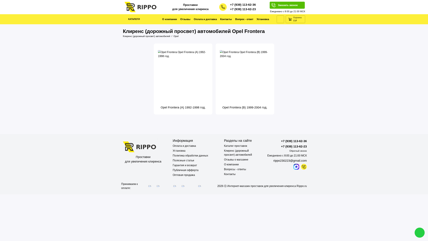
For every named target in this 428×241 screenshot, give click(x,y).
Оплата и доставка (205, 19)
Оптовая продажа (184, 175)
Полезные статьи (183, 160)
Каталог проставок (235, 145)
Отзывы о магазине (236, 159)
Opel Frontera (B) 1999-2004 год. (244, 107)
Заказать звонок (288, 5)
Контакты (226, 19)
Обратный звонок (298, 151)
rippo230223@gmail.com (290, 160)
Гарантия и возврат (185, 165)
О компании (169, 19)
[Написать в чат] (420, 233)
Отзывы (185, 19)
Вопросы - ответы (235, 169)
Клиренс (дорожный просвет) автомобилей (238, 152)
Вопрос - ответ (244, 19)
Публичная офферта (185, 170)
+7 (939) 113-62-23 (243, 9)
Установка (263, 19)
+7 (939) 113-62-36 (243, 4)
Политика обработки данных (190, 155)
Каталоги (134, 19)
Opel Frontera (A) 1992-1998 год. (183, 107)
